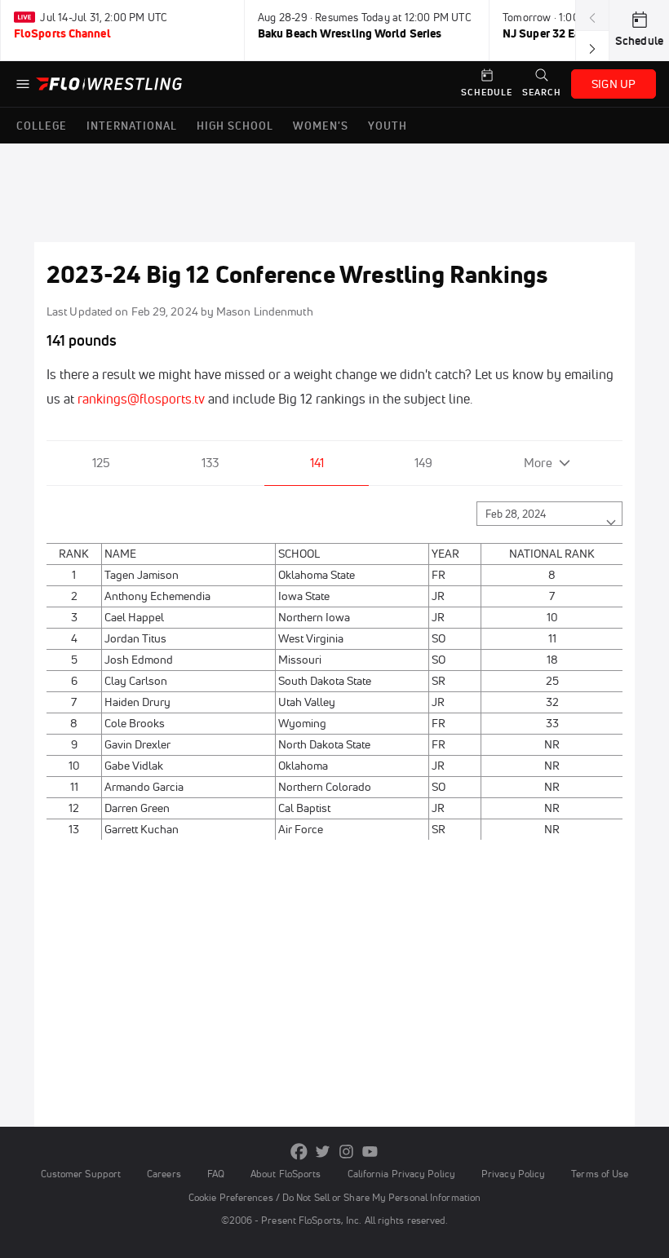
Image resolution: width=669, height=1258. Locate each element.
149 (423, 462)
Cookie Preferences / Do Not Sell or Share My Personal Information (334, 1197)
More (538, 462)
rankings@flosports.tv (141, 399)
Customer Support (81, 1174)
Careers (164, 1174)
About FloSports (285, 1174)
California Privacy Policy (401, 1174)
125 (101, 462)
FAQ (215, 1174)
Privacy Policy (513, 1174)
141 (317, 462)
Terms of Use (599, 1174)
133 (210, 462)
